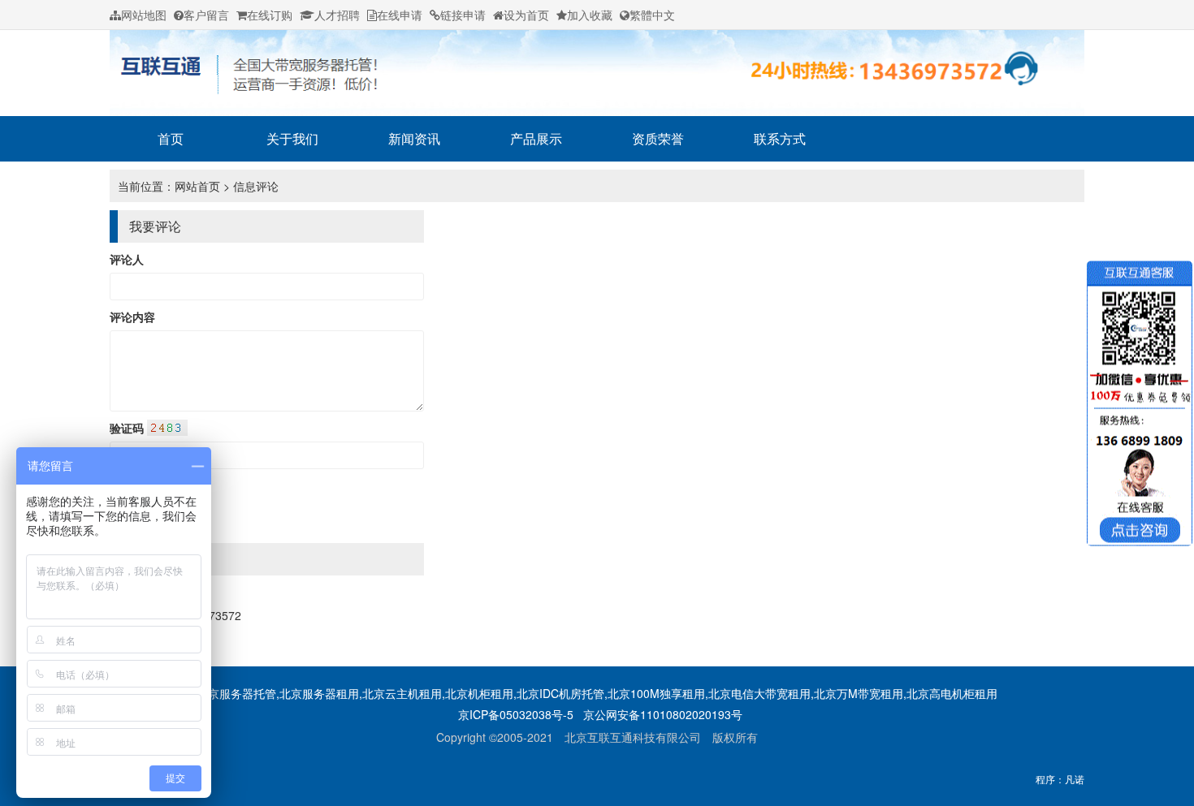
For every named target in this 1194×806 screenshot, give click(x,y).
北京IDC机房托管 (560, 693)
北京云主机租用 (402, 693)
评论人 (127, 259)
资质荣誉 (658, 138)
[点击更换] (167, 428)
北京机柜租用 (479, 693)
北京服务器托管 (236, 693)
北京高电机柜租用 (951, 693)
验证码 (128, 428)
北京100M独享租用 (656, 693)
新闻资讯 (414, 138)
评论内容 (132, 316)
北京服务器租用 (319, 693)
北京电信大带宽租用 (759, 693)
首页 (171, 138)
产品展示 (536, 138)
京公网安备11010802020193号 (662, 714)
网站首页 (197, 186)
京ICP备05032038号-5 (515, 714)
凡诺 (1074, 779)
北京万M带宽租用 (858, 693)
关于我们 (292, 138)
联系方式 (780, 138)
